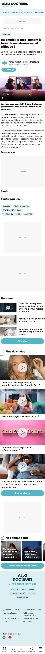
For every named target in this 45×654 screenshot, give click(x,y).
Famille (27, 12)
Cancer (32, 593)
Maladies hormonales (12, 210)
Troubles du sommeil (11, 214)
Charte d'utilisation (10, 618)
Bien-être (16, 12)
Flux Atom (27, 621)
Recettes (14, 589)
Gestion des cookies (32, 610)
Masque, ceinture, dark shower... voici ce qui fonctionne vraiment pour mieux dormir (22, 484)
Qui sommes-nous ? (11, 610)
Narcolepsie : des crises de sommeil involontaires (10, 553)
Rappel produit (28, 589)
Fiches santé (22, 652)
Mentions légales (9, 613)
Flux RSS (6, 621)
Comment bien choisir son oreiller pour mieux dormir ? (31, 331)
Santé (4, 12)
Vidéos (13, 652)
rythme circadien (36, 120)
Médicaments (22, 597)
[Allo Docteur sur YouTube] (10, 637)
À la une (4, 652)
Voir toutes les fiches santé (22, 565)
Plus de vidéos (15, 351)
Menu (40, 652)
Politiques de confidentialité (29, 614)
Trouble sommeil (21, 206)
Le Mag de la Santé (17, 593)
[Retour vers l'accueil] (22, 4)
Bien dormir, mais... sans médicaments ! (32, 554)
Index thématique (30, 618)
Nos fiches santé (17, 537)
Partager (10, 69)
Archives (28, 214)
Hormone (20, 28)
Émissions (39, 12)
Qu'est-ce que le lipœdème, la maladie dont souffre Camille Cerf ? (21, 384)
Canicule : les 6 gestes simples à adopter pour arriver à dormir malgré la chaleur (31, 307)
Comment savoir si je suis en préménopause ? (17, 449)
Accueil (4, 28)
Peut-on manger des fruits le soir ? (20, 416)
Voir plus (22, 341)
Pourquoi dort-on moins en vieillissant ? (31, 320)
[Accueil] (22, 579)
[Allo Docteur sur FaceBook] (4, 637)
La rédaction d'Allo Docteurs (25, 62)
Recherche (31, 652)
